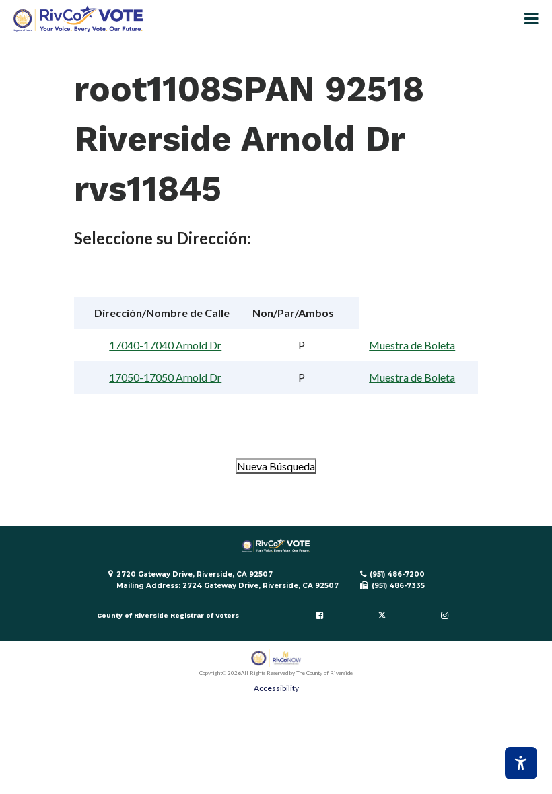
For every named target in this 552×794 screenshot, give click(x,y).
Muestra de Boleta (412, 344)
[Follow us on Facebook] (320, 615)
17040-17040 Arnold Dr (165, 344)
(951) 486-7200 (397, 574)
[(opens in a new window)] (276, 658)
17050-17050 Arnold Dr (165, 377)
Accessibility (276, 688)
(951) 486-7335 (398, 585)
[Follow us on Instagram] (444, 615)
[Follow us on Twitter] (381, 615)
